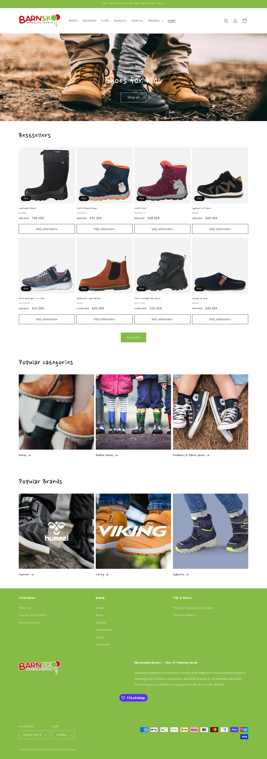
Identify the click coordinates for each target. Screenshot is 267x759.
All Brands (103, 644)
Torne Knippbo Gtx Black (147, 298)
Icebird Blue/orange (87, 208)
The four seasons (184, 615)
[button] (155, 20)
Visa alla (133, 337)
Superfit (179, 575)
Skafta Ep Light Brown (89, 298)
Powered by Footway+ (65, 749)
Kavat (99, 615)
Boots (22, 455)
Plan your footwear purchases (193, 608)
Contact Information (33, 615)
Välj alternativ (47, 229)
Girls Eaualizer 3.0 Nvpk (31, 298)
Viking (100, 575)
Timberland (103, 630)
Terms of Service (30, 622)
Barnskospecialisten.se (40, 749)
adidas (100, 608)
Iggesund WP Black (201, 208)
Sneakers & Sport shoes (189, 455)
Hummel (24, 575)
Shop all (133, 97)
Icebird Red (140, 208)
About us (25, 608)
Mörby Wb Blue (200, 298)
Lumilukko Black (27, 208)
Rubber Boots (104, 455)
